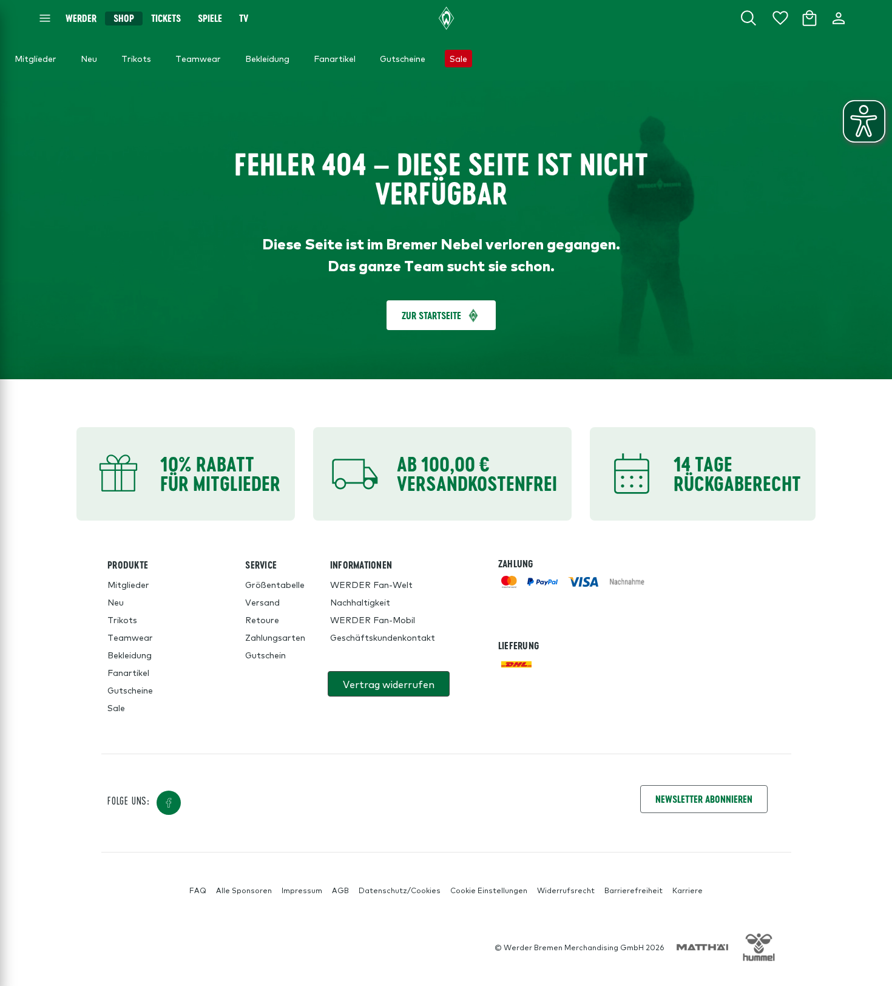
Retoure (262, 619)
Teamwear (130, 637)
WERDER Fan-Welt (371, 584)
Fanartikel (128, 672)
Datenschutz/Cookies (400, 890)
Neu (115, 601)
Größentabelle (275, 584)
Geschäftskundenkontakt (382, 637)
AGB (340, 890)
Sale (116, 707)
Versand (262, 601)
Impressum (302, 890)
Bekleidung (129, 654)
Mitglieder (128, 584)
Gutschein (265, 654)
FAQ (197, 890)
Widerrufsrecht (566, 890)
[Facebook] (169, 803)
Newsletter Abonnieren (703, 799)
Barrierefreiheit (633, 890)
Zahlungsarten (275, 637)
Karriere (687, 890)
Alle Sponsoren (244, 890)
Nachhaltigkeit (360, 601)
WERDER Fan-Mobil (372, 619)
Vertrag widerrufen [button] (388, 684)
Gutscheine (130, 689)
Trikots (122, 619)
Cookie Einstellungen (488, 890)
